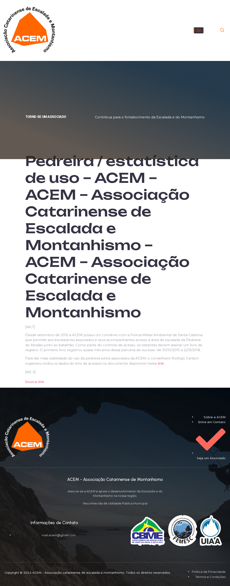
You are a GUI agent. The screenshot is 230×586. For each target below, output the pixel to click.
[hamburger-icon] (199, 30)
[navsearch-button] (222, 30)
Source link (34, 382)
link (161, 363)
